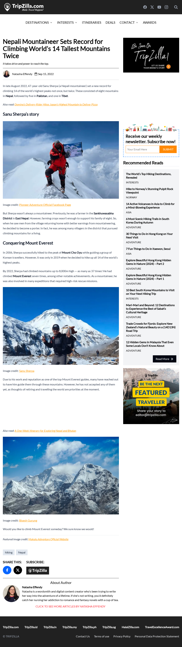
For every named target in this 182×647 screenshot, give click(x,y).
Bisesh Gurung (28, 520)
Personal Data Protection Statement (157, 636)
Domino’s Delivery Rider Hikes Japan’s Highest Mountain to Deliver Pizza (56, 104)
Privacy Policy (121, 636)
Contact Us (83, 636)
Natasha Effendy (32, 587)
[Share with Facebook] (7, 570)
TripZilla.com (11, 627)
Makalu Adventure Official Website (48, 539)
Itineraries (91, 22)
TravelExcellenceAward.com (162, 627)
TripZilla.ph (90, 627)
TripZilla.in (50, 627)
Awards (149, 22)
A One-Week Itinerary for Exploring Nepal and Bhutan (45, 430)
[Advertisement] (61, 410)
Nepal (21, 552)
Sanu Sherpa (26, 370)
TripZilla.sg (109, 627)
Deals (110, 22)
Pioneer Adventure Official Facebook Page (45, 204)
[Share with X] (18, 570)
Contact (127, 22)
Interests (65, 22)
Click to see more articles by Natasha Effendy (70, 606)
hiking (8, 552)
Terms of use (101, 636)
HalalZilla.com (130, 627)
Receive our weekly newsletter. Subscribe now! (151, 138)
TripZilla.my (69, 627)
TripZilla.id (31, 627)
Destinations (37, 22)
